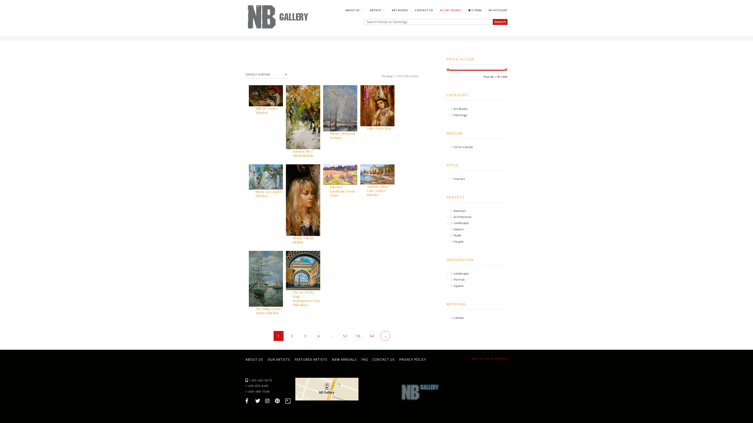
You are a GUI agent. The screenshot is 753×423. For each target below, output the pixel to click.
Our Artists (279, 359)
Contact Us (424, 10)
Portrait (459, 279)
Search (500, 22)
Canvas (459, 318)
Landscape (461, 223)
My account (498, 10)
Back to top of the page (489, 359)
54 (372, 336)
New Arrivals (344, 359)
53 (358, 336)
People (459, 241)
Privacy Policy (412, 359)
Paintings (460, 115)
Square (459, 286)
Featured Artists (311, 359)
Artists (375, 10)
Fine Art (459, 179)
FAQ (364, 359)
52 (345, 336)
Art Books (400, 10)
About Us (352, 10)
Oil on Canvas (463, 147)
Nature (459, 229)
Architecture (462, 217)
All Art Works (450, 10)
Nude (457, 235)
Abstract (460, 211)
